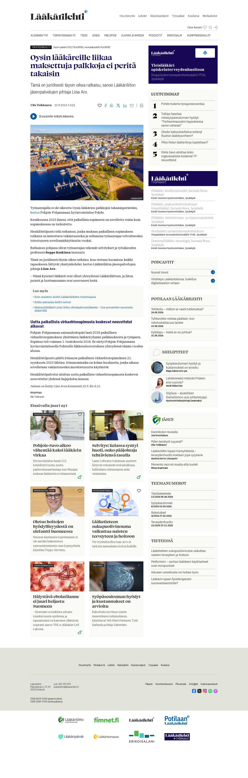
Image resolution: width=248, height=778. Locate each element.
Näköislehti (122, 665)
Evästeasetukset (209, 684)
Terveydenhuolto (64, 35)
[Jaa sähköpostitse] (132, 105)
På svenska (181, 684)
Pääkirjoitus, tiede (44, 490)
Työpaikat (178, 16)
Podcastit (155, 35)
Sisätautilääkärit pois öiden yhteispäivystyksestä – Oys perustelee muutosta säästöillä (84, 309)
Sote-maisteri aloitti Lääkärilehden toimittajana (65, 297)
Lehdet (142, 16)
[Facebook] (106, 106)
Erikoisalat (174, 35)
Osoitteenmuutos (164, 684)
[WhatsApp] (111, 106)
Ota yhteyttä (127, 16)
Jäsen (95, 35)
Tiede (83, 35)
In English (193, 684)
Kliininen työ (39, 35)
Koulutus (193, 16)
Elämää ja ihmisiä (132, 35)
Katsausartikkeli (102, 490)
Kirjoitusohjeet (159, 16)
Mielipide (110, 35)
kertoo (35, 212)
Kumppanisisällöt (199, 35)
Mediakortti (99, 665)
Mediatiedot (210, 16)
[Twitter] (118, 106)
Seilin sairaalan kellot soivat (53, 302)
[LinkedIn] (125, 106)
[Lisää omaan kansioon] (100, 106)
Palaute (149, 684)
